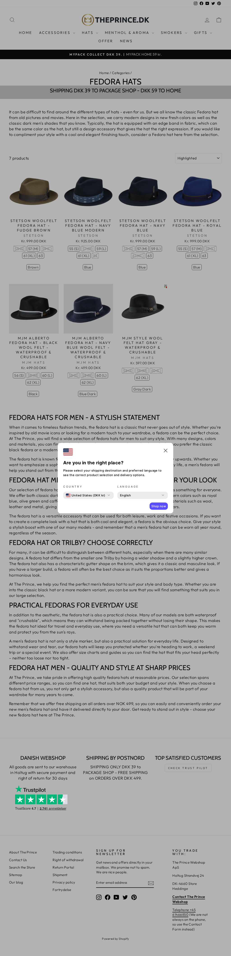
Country (72, 486)
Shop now (158, 506)
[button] (165, 451)
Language (128, 486)
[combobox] (85, 495)
